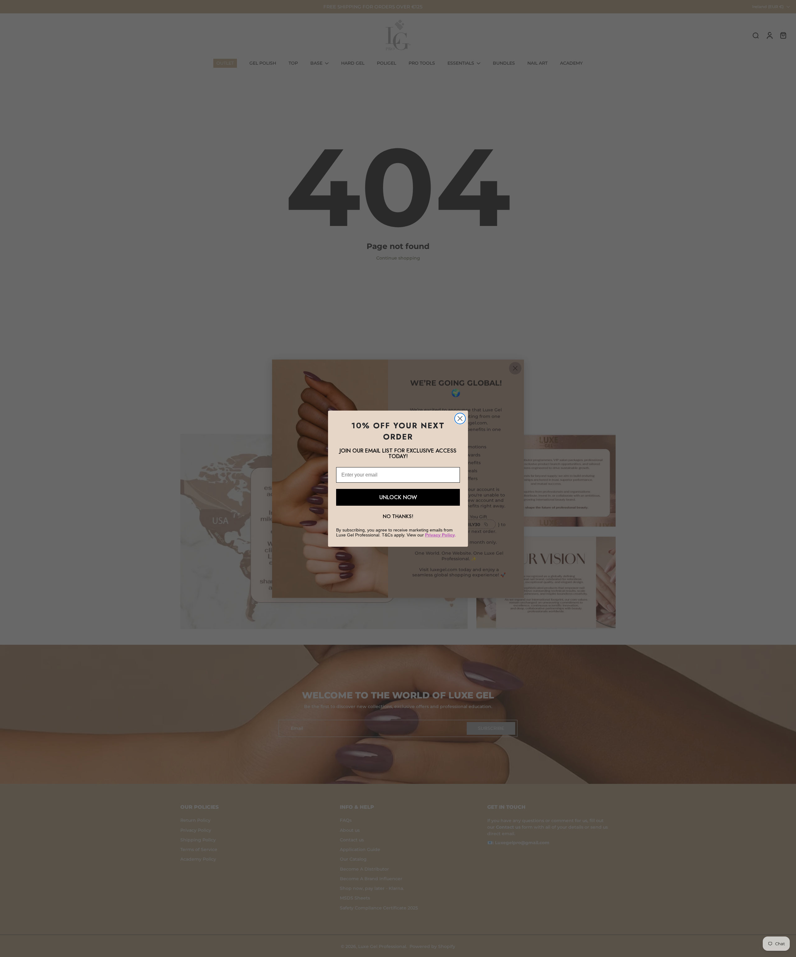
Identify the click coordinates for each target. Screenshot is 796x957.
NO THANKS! (398, 516)
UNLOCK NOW (398, 497)
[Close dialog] (460, 418)
